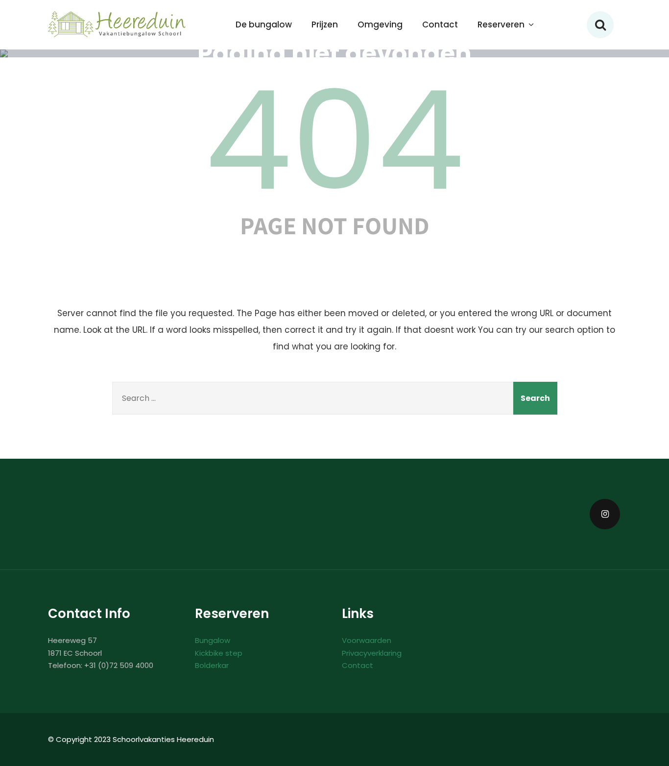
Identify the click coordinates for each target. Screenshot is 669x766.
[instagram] (605, 514)
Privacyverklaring (372, 653)
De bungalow (264, 24)
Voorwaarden (366, 640)
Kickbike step (218, 653)
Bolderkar (212, 665)
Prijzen (324, 24)
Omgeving (380, 24)
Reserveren (501, 24)
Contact (440, 24)
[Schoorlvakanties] (118, 24)
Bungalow (212, 640)
